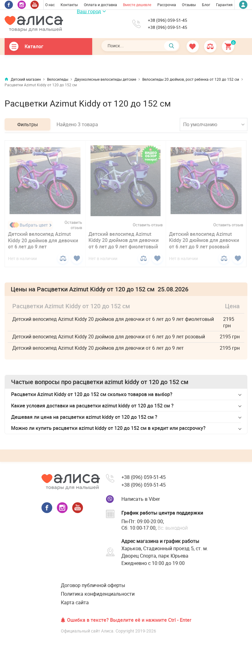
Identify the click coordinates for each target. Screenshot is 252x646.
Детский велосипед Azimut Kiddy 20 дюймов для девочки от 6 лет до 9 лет (43, 240)
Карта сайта (75, 602)
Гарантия (224, 4)
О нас (50, 4)
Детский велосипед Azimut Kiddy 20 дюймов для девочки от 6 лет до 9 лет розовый (204, 240)
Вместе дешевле (137, 4)
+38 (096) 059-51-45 (167, 20)
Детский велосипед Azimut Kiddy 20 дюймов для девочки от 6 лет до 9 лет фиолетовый (124, 240)
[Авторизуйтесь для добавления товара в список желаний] (76, 258)
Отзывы (189, 4)
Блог (206, 4)
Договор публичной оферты (93, 585)
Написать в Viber (140, 499)
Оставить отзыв (73, 225)
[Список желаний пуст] (193, 46)
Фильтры (27, 124)
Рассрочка (166, 4)
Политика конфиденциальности (98, 593)
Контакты (69, 4)
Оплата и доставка (100, 4)
